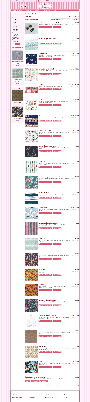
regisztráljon (76, 0)
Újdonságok (46, 10)
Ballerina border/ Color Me (48, 315)
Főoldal (12, 0)
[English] (48, 0)
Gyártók (48, 394)
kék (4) (14, 20)
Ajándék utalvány (49, 396)
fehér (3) (15, 18)
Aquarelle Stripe (44, 192)
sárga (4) (15, 26)
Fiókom (25, 0)
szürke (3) (15, 29)
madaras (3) (15, 37)
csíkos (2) (15, 35)
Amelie (41, 115)
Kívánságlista (65, 397)
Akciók (47, 398)
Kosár (30, 0)
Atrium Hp (42, 238)
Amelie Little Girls (45, 130)
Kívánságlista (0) (19, 0)
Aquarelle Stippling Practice (48, 38)
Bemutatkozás (16, 394)
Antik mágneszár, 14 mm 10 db (49, 23)
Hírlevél (64, 398)
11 (50, 385)
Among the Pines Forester (47, 146)
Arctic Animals (44, 207)
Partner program (49, 397)
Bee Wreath (42, 346)
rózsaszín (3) (16, 25)
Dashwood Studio (17, 10)
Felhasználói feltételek (17, 397)
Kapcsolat (32, 394)
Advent (41, 84)
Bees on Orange (39, 377)
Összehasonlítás (57, 27)
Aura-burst (42, 269)
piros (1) (15, 23)
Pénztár (34, 0)
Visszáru (31, 396)
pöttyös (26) (16, 38)
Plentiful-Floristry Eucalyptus (18, 80)
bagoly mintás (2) (17, 34)
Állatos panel (43, 100)
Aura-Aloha (42, 254)
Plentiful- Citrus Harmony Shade (17, 62)
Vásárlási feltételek (17, 398)
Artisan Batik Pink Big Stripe (48, 223)
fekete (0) (15, 19)
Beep (40, 362)
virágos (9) (15, 41)
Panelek (37, 10)
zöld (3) (15, 30)
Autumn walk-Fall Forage (47, 300)
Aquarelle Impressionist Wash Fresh (51, 177)
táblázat (36, 19)
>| (57, 385)
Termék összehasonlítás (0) (72, 16)
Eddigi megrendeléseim (67, 396)
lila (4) (14, 22)
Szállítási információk (17, 396)
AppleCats (42, 161)
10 (47, 385)
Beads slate (42, 331)
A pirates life (43, 53)
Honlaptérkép (32, 397)
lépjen (64, 0)
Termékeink (28, 10)
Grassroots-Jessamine (17, 118)
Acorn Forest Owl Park (46, 69)
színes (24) (15, 27)
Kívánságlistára (48, 27)
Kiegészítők (56, 10)
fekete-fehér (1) (16, 40)
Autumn (41, 285)
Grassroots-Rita (17, 102)
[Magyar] (46, 0)
